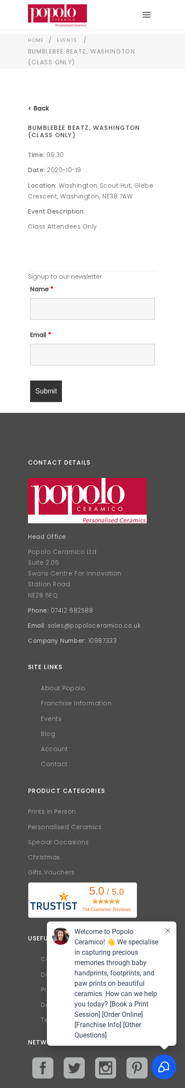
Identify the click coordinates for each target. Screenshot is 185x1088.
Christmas (44, 857)
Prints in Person (52, 812)
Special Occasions (58, 842)
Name (41, 289)
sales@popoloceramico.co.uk (94, 626)
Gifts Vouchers (51, 872)
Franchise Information (76, 703)
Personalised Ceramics (65, 827)
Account (54, 749)
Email (40, 334)
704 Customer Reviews (106, 909)
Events (67, 40)
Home (36, 40)
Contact (54, 764)
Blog (48, 734)
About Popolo (63, 688)
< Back (38, 108)
